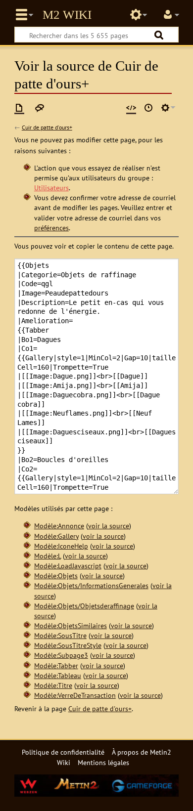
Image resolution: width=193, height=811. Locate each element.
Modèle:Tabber (56, 665)
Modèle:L (47, 555)
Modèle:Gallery (56, 536)
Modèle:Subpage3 (61, 655)
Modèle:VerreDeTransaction (75, 695)
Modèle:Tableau (57, 675)
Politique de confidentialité (63, 752)
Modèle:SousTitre (60, 635)
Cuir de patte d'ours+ (47, 127)
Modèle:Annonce (59, 525)
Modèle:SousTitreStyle (67, 645)
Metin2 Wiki (67, 14)
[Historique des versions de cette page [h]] (148, 108)
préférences (51, 227)
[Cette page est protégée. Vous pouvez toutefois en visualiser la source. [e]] (131, 108)
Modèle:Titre (53, 685)
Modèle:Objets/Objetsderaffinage (84, 605)
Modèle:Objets (56, 575)
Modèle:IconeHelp (61, 546)
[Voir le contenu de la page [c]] (19, 108)
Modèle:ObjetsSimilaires (70, 625)
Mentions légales (103, 762)
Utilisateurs (51, 187)
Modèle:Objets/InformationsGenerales (91, 585)
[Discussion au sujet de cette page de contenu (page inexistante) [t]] (40, 108)
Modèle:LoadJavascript (67, 565)
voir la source (108, 525)
